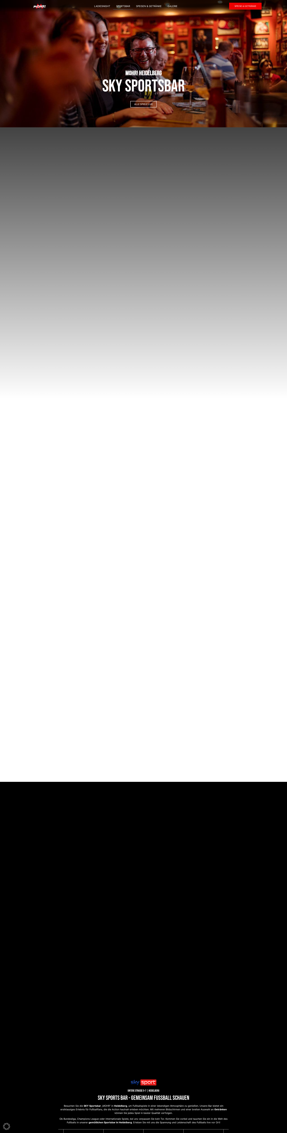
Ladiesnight (102, 6)
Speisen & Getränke (149, 6)
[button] (6, 1126)
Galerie (172, 6)
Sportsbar (123, 6)
